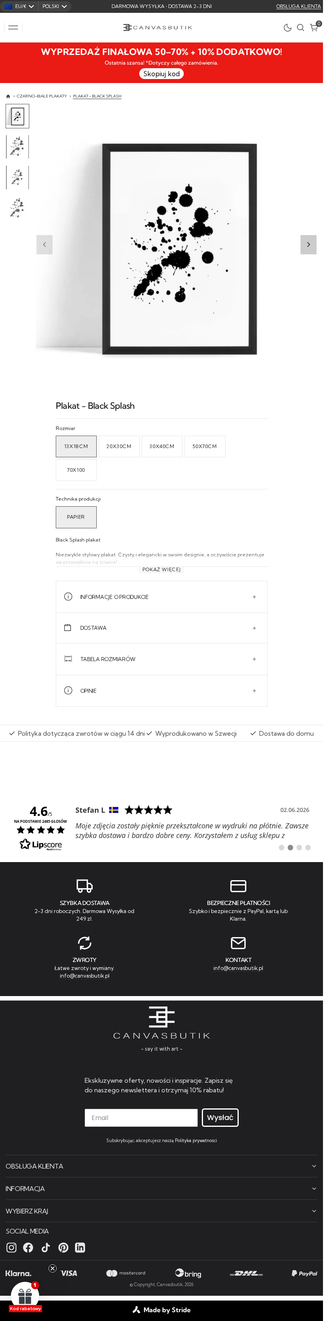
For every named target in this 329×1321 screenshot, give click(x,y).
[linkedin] (80, 1247)
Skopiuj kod (161, 73)
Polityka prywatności (196, 1140)
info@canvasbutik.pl (85, 975)
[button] (13, 27)
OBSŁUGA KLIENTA (298, 6)
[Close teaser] (53, 1268)
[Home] (8, 96)
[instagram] (11, 1247)
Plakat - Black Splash (97, 96)
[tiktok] (46, 1247)
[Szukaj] (300, 27)
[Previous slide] (45, 244)
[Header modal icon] (13, 27)
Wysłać (220, 1117)
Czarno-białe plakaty (42, 96)
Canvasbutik (170, 1284)
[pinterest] (63, 1247)
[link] (161, 827)
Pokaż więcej (161, 569)
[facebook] (28, 1247)
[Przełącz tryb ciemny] (290, 27)
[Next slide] (309, 244)
